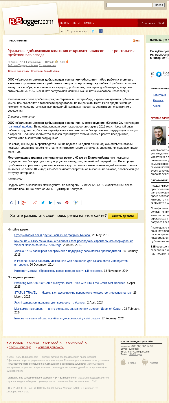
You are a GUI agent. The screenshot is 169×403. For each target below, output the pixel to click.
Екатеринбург (33, 62)
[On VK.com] (59, 202)
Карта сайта (53, 342)
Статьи (34, 342)
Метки (56, 71)
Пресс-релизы (60, 22)
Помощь (88, 22)
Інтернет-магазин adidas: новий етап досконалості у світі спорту (57, 318)
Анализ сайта (77, 342)
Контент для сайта (51, 347)
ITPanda (49, 62)
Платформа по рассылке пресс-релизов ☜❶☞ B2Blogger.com (41, 377)
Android (154, 363)
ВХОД (161, 22)
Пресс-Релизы (18, 40)
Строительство (47, 65)
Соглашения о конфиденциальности (65, 363)
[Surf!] (76, 202)
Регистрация (148, 22)
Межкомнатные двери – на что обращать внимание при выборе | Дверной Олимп (68, 308)
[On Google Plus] (35, 202)
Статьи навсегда (20, 347)
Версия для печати (18, 71)
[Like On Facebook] (12, 202)
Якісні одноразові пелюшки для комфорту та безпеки (49, 302)
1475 (62, 62)
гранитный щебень (20, 126)
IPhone (132, 363)
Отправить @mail (41, 71)
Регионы (158, 100)
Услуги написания (77, 31)
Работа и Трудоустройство (23, 65)
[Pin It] (67, 202)
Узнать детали (123, 215)
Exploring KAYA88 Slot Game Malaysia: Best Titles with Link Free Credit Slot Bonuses (69, 283)
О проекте (16, 342)
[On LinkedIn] (51, 202)
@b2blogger (135, 354)
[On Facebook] (18, 202)
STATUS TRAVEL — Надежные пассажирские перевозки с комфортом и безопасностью (73, 292)
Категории (159, 95)
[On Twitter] (43, 202)
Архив (156, 106)
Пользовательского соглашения (24, 363)
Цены (76, 22)
